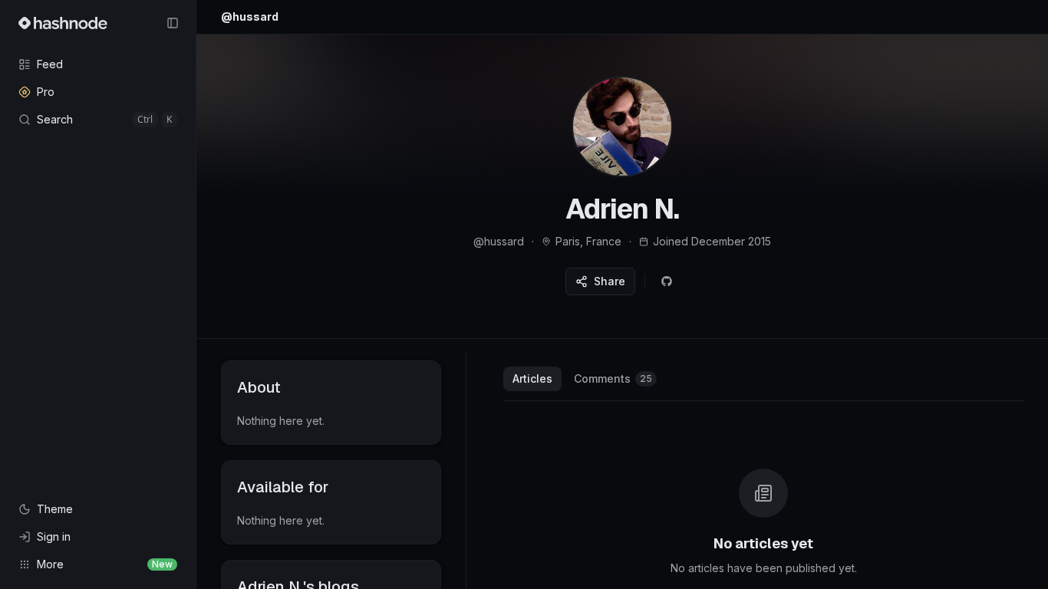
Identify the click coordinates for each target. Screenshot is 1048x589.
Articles (532, 378)
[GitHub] (666, 281)
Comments (613, 378)
